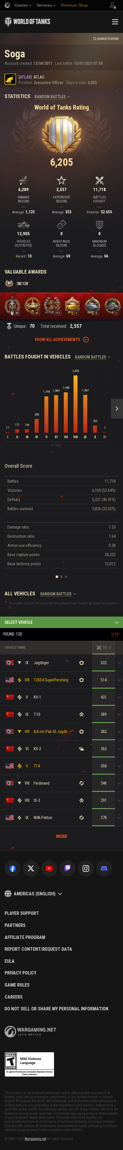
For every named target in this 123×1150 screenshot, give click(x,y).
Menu (115, 22)
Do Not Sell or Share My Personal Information (56, 1008)
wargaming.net (30, 1031)
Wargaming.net (35, 1139)
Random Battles (50, 96)
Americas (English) (34, 893)
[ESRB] (29, 1064)
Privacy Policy (20, 973)
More (61, 836)
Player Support (22, 913)
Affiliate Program (25, 937)
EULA (10, 961)
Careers (14, 997)
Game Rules (17, 985)
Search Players (108, 38)
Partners (15, 925)
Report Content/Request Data (38, 949)
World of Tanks (27, 22)
